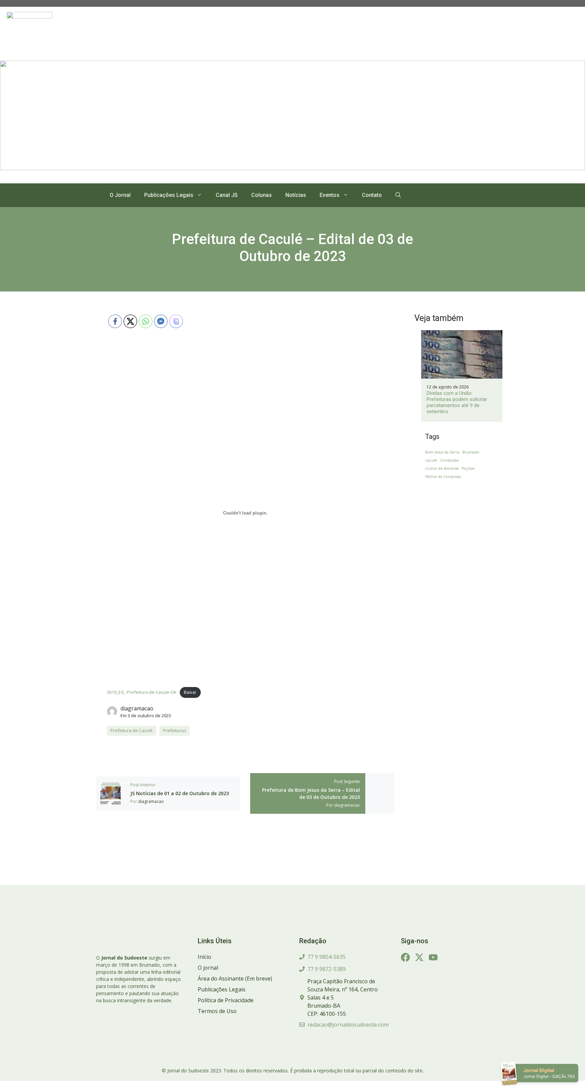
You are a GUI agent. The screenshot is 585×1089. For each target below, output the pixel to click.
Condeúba (449, 460)
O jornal (208, 967)
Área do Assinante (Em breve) (235, 978)
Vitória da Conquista (443, 476)
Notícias (295, 195)
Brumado (470, 452)
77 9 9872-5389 (326, 969)
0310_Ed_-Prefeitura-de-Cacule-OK (141, 692)
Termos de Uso (217, 1011)
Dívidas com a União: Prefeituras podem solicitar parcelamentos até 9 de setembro (457, 402)
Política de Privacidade (226, 1000)
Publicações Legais (168, 195)
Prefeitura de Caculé (131, 730)
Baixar (190, 692)
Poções (468, 468)
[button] (398, 195)
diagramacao (137, 708)
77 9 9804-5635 (326, 957)
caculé (431, 460)
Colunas (261, 195)
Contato (372, 195)
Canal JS (227, 195)
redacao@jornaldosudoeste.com (348, 1024)
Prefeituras (174, 730)
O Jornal (120, 195)
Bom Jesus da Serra (442, 452)
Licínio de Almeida (442, 468)
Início (204, 957)
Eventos (330, 195)
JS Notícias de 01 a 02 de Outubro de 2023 (179, 793)
